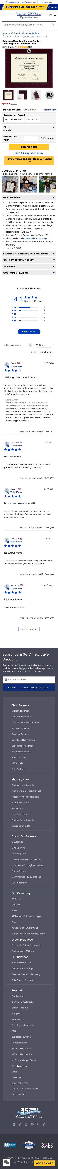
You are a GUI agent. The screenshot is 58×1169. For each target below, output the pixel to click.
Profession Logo (20, 802)
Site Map (47, 1158)
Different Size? (49, 109)
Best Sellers (18, 769)
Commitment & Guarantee (26, 876)
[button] (50, 15)
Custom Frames (20, 734)
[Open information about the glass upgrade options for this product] (11, 127)
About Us (17, 898)
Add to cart (29, 147)
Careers (16, 904)
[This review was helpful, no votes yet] (46, 431)
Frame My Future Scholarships (28, 945)
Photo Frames (19, 757)
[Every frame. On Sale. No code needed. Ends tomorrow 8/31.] (29, 7)
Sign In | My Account (23, 1001)
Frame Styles (19, 871)
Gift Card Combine (22, 1054)
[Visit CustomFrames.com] (45, 2)
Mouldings (17, 842)
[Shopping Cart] (54, 15)
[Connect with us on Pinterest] (38, 1124)
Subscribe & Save (21, 1036)
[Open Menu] (4, 15)
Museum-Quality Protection (27, 859)
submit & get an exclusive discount (29, 687)
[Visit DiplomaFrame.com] (12, 2)
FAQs (14, 1031)
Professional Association (25, 796)
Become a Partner (21, 962)
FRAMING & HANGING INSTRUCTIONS (25, 253)
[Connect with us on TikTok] (20, 1124)
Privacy (9, 1158)
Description (11, 197)
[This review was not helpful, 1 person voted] (51, 431)
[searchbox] (16, 345)
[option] (14, 119)
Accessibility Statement (25, 927)
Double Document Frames (26, 722)
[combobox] (42, 352)
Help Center (18, 1094)
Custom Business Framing (26, 974)
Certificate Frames (22, 716)
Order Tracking (20, 1007)
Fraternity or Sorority (23, 820)
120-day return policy (18, 260)
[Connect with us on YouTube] (32, 1124)
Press (14, 910)
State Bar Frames (21, 728)
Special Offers (19, 1042)
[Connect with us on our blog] (44, 1124)
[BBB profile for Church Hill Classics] (10, 1144)
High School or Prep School (26, 791)
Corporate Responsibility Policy (29, 933)
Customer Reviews (15, 272)
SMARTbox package (36, 238)
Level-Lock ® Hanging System (27, 865)
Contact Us (18, 996)
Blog (14, 922)
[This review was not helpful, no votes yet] (51, 478)
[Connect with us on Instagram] (26, 1124)
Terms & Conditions (28, 1158)
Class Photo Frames (22, 745)
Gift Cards (17, 763)
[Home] (29, 15)
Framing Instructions (23, 1025)
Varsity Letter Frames (23, 740)
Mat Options (18, 847)
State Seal (17, 808)
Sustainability (19, 882)
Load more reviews (29, 629)
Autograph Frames (22, 751)
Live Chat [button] (17, 1077)
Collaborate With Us (23, 951)
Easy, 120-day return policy (29, 153)
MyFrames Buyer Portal (24, 1060)
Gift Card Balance (21, 1048)
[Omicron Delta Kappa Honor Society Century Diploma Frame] (10, 184)
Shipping (9, 266)
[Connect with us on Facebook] (14, 1124)
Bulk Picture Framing (23, 980)
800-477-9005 (20, 1083)
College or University (23, 785)
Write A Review (29, 331)
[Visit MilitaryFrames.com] (29, 2)
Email (14, 1071)
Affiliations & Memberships (26, 916)
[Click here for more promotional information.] (30, 162)
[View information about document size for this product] (34, 110)
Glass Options (19, 853)
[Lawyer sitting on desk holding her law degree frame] (28, 184)
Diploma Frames (20, 710)
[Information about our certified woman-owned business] (47, 1144)
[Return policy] (29, 1144)
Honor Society (19, 814)
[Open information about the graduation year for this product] (41, 138)
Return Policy (19, 1019)
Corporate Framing (22, 968)
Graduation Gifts (21, 826)
